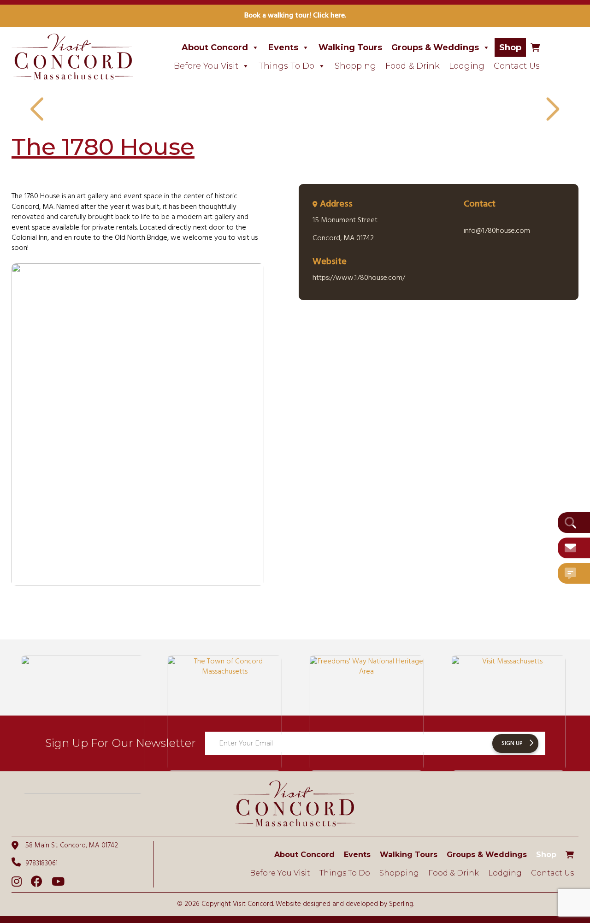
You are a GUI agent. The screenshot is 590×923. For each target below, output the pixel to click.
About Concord (215, 47)
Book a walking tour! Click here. (295, 16)
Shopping (355, 66)
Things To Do (286, 66)
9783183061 (41, 863)
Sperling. (401, 904)
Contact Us (517, 66)
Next (551, 110)
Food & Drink (412, 66)
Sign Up (512, 743)
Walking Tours (350, 47)
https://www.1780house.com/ (359, 278)
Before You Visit (206, 66)
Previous (38, 110)
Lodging (466, 66)
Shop (510, 47)
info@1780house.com (497, 231)
